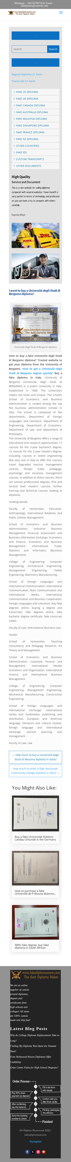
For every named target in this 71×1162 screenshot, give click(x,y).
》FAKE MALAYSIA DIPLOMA (30, 118)
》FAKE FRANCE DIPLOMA (28, 132)
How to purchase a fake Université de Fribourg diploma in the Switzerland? (34, 892)
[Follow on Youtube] (44, 1152)
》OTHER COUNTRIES (26, 145)
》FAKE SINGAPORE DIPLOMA (31, 125)
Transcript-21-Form (23, 81)
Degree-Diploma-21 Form (27, 74)
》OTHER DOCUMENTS (27, 166)
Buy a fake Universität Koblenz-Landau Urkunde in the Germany (35, 838)
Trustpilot (35, 1141)
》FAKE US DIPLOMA (25, 92)
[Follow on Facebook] (27, 1152)
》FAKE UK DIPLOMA (25, 98)
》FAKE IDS (20, 152)
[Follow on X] (33, 1152)
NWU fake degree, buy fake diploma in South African (32, 946)
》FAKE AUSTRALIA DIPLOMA (30, 112)
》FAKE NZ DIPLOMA (25, 139)
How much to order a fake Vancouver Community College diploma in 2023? (35, 771)
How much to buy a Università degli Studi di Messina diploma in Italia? (35, 757)
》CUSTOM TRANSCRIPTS (28, 159)
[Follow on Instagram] (38, 1152)
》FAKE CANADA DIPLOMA (29, 105)
